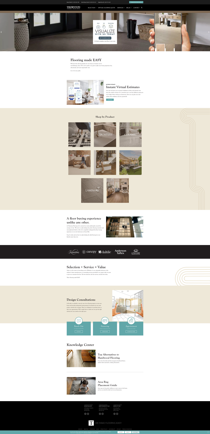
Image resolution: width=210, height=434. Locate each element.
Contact (136, 7)
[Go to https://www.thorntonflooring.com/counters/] (105, 134)
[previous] (1, 32)
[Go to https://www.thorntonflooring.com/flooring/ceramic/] (130, 134)
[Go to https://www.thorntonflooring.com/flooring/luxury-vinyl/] (118, 190)
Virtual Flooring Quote (106, 7)
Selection (91, 7)
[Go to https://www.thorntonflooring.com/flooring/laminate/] (92, 190)
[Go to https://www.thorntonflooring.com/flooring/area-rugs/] (79, 134)
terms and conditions (87, 432)
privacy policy (78, 432)
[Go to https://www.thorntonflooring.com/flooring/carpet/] (79, 162)
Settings (135, 432)
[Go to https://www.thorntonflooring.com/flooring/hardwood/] (105, 162)
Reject (128, 432)
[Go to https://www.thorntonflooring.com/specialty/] (130, 162)
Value (128, 7)
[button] (96, 7)
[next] (209, 32)
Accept (121, 432)
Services (120, 7)
